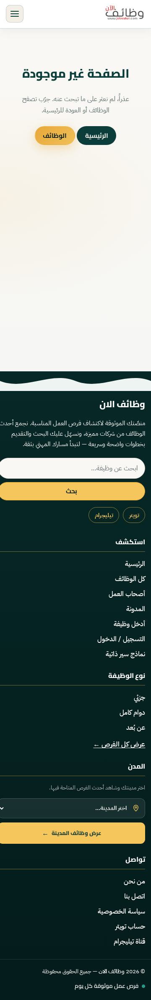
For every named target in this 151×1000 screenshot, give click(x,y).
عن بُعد (135, 728)
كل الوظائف (130, 579)
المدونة (135, 609)
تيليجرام (104, 515)
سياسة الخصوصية (121, 911)
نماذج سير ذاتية (125, 654)
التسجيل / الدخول (121, 639)
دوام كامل (132, 713)
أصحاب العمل (127, 594)
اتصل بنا (134, 896)
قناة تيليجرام (129, 942)
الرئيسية (96, 135)
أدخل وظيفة (129, 624)
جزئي (139, 698)
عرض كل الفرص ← (119, 744)
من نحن (134, 881)
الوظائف (55, 135)
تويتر (134, 515)
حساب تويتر (130, 926)
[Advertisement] (75, 274)
